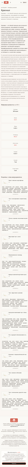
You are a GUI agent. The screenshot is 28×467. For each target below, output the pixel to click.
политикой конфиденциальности (17, 460)
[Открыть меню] (2, 2)
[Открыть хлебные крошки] (10, 2)
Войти (24, 2)
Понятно (14, 463)
